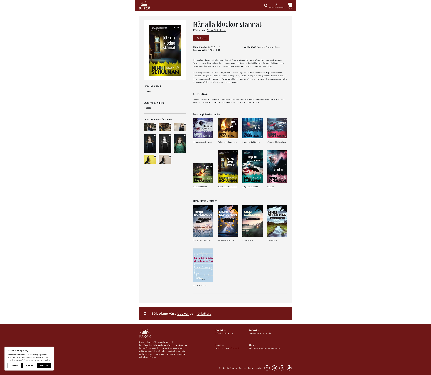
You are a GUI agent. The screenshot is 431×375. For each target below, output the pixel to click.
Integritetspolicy (255, 368)
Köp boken (201, 38)
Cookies (242, 368)
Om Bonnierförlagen (228, 368)
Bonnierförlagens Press (268, 47)
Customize (14, 366)
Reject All (29, 366)
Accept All (44, 366)
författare (204, 313)
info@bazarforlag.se (224, 333)
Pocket (148, 91)
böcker (183, 313)
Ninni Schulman (216, 30)
